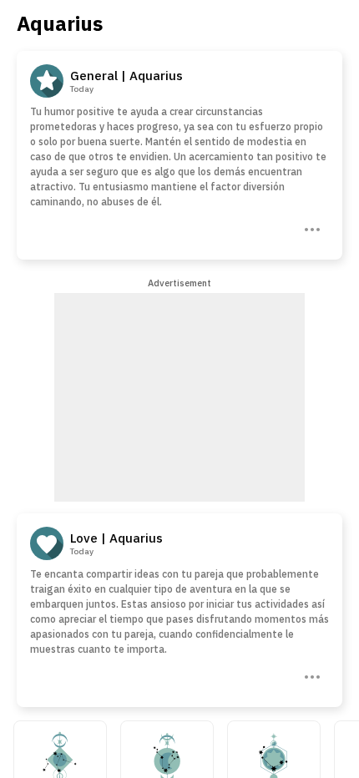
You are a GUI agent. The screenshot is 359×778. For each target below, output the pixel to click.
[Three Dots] (310, 228)
